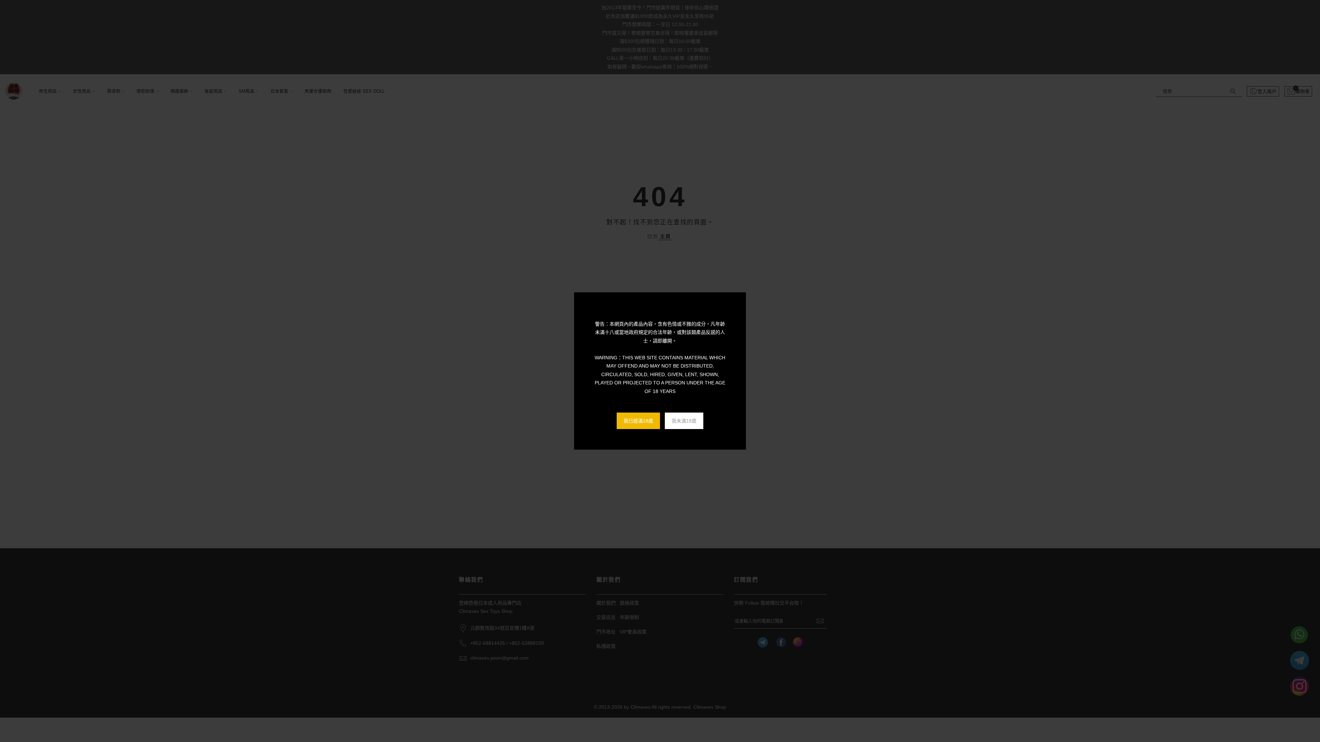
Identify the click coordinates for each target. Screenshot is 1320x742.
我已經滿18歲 (638, 421)
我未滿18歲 (684, 421)
